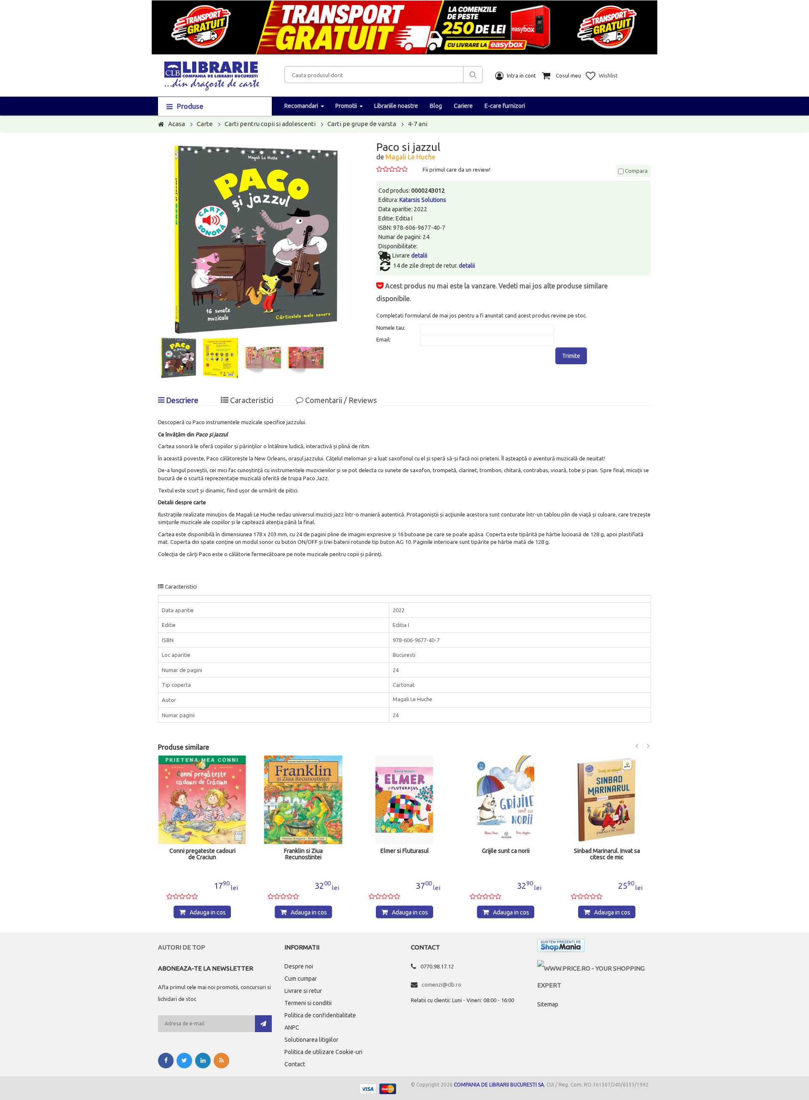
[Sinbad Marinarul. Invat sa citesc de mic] (607, 800)
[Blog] (221, 1060)
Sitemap (547, 1004)
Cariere (463, 105)
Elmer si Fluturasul (404, 851)
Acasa (176, 123)
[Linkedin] (203, 1060)
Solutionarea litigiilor (311, 1039)
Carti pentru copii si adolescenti (270, 123)
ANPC (291, 1027)
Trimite (571, 355)
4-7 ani (417, 123)
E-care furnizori (505, 105)
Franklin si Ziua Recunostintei (303, 854)
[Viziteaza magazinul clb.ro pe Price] (594, 968)
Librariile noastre (396, 105)
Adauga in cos (208, 912)
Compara (636, 171)
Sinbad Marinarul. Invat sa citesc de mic (607, 854)
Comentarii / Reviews (340, 400)
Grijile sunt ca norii (506, 851)
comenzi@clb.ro (441, 984)
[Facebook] (166, 1060)
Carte (205, 123)
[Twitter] (184, 1060)
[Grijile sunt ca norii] (505, 800)
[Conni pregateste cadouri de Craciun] (202, 800)
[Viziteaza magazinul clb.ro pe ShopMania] (560, 947)
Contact (294, 1064)
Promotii (346, 105)
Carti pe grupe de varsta (361, 123)
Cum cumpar (300, 978)
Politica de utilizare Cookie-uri (323, 1052)
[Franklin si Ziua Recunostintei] (303, 800)
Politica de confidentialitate (320, 1015)
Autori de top (181, 947)
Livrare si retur (303, 990)
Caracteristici (250, 400)
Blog (436, 105)
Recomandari (301, 105)
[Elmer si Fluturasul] (404, 800)
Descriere (181, 400)
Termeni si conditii (308, 1003)
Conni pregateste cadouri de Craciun (202, 854)
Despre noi (298, 966)
